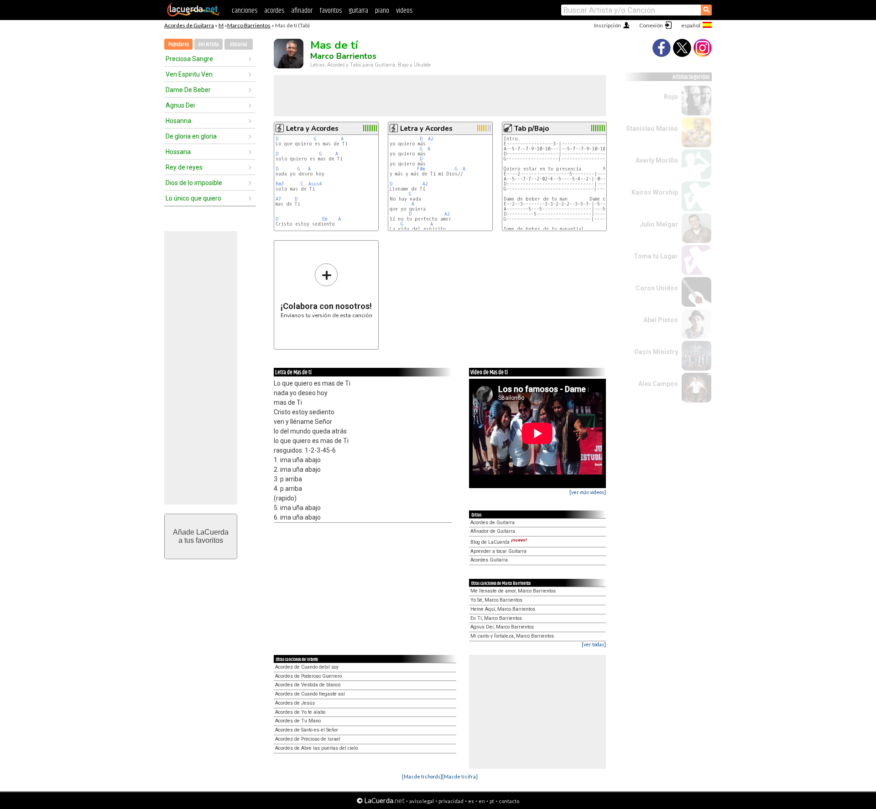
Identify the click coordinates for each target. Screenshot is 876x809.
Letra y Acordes (312, 128)
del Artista (208, 44)
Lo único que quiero (193, 198)
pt (492, 801)
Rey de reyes (184, 167)
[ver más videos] (587, 492)
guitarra (358, 10)
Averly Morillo (657, 160)
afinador (302, 10)
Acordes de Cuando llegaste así (310, 694)
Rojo (671, 96)
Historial (238, 44)
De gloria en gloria (191, 136)
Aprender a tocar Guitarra (498, 551)
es (471, 801)
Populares (178, 44)
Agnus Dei (180, 105)
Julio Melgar (659, 224)
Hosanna (178, 120)
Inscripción (607, 25)
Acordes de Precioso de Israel (307, 739)
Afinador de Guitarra (492, 531)
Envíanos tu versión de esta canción (326, 290)
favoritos (330, 10)
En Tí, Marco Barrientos (496, 618)
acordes (274, 10)
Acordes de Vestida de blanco (307, 685)
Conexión (651, 25)
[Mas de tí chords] (422, 776)
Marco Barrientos (249, 25)
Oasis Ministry (656, 352)
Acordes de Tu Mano (298, 721)
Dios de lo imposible (194, 182)
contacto (509, 801)
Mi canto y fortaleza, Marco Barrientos (512, 636)
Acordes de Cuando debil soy (307, 667)
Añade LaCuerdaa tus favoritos (201, 536)
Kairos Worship (654, 192)
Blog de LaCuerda (498, 542)
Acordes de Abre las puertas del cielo (316, 748)
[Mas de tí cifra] (460, 776)
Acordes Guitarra (489, 560)
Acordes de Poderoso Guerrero (308, 676)
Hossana (178, 151)
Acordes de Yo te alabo (300, 712)
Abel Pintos (660, 320)
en (482, 801)
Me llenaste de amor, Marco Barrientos (513, 591)
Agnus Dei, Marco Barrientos (502, 627)
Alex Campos (658, 383)
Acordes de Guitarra (189, 25)
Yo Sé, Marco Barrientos (496, 600)
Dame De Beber (188, 89)
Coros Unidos (657, 288)
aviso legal (421, 801)
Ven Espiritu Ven (189, 74)
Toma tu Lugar (656, 256)
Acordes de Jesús (295, 703)
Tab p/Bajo (531, 128)
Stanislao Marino (652, 128)
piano (382, 10)
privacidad (451, 801)
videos (404, 10)
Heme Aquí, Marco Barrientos (502, 609)
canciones (244, 10)
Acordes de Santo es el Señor (306, 730)
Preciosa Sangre (189, 58)
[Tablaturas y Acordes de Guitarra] (193, 14)
